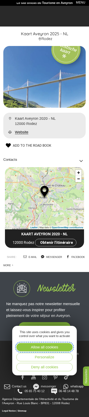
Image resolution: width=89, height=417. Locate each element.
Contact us (19, 386)
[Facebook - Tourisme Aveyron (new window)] (22, 377)
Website (21, 132)
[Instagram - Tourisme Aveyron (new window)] (44, 377)
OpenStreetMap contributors (67, 227)
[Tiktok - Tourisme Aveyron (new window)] (66, 377)
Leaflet (34, 227)
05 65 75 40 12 (34, 391)
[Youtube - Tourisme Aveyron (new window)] (33, 377)
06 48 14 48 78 (69, 391)
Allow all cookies (44, 347)
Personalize (44, 357)
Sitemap (22, 411)
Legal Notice (9, 411)
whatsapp (76, 386)
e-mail (32, 257)
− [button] (78, 178)
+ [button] (78, 172)
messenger (54, 257)
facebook (78, 257)
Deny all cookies (44, 367)
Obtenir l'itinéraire (56, 242)
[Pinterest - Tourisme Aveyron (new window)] (55, 377)
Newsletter (86, 376)
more (7, 265)
